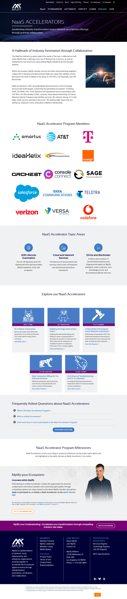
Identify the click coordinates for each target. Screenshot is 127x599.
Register (23, 504)
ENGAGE (102, 9)
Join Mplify (40, 504)
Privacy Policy (42, 590)
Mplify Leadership (47, 544)
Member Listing (46, 546)
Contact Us (59, 2)
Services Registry (100, 544)
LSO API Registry (100, 549)
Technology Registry (101, 546)
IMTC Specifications (101, 554)
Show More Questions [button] (63, 430)
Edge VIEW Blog (76, 2)
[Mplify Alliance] (18, 547)
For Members (106, 2)
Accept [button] (97, 594)
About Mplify (50, 2)
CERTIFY (82, 9)
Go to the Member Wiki (23, 511)
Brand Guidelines (47, 565)
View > (20, 342)
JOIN (111, 9)
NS (42, 9)
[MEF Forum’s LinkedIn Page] (95, 579)
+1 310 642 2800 (79, 563)
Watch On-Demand (105, 526)
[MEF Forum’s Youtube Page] (103, 579)
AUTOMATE (70, 9)
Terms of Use (45, 559)
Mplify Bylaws (45, 549)
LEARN (92, 9)
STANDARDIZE (55, 9)
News (67, 2)
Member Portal (46, 541)
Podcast (86, 2)
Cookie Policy (31, 590)
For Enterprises (95, 2)
